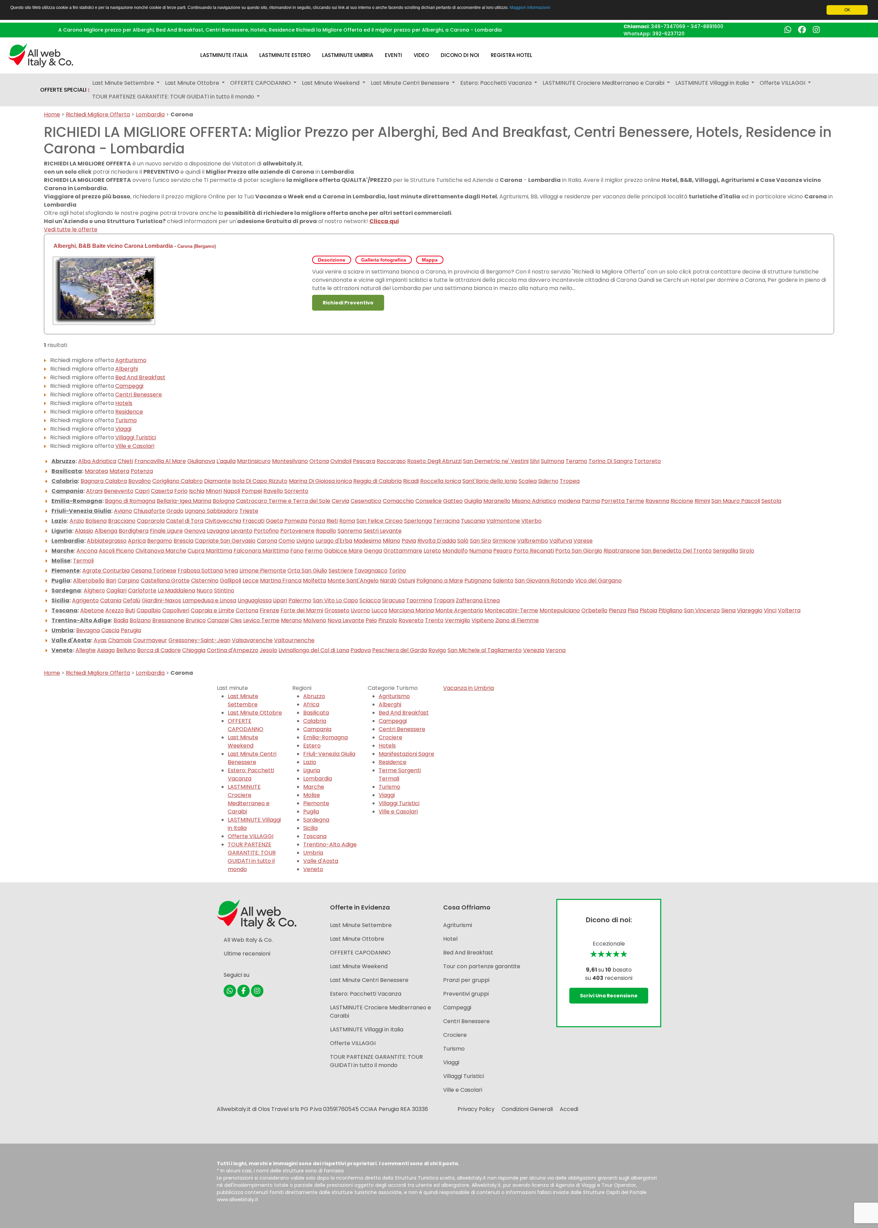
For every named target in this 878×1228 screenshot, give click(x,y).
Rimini (702, 501)
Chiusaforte (149, 511)
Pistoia (648, 610)
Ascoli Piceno (116, 551)
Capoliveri (175, 610)
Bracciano (121, 521)
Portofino (266, 531)
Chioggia (193, 650)
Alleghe (85, 650)
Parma (591, 501)
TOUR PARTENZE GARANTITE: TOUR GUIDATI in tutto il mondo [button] (174, 97)
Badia (121, 620)
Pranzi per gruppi (466, 980)
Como (286, 541)
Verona (556, 650)
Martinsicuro (254, 461)
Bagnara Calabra (104, 481)
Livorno (360, 610)
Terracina (446, 521)
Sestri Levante (383, 531)
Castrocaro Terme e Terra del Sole (283, 501)
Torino (397, 571)
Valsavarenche (252, 640)
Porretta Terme (622, 501)
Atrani (94, 491)
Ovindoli (341, 461)
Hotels (123, 403)
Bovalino (139, 481)
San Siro (480, 541)
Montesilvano (290, 461)
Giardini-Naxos (161, 600)
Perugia (131, 630)
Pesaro (502, 551)
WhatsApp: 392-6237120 (654, 33)
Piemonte (65, 571)
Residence (129, 412)
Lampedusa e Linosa (209, 600)
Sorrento (296, 491)
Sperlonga (418, 521)
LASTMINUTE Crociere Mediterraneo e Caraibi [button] (604, 83)
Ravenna (657, 501)
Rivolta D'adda (436, 541)
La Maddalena (176, 590)
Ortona (319, 461)
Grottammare (402, 551)
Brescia (183, 541)
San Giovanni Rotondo (544, 580)
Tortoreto (647, 461)
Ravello (273, 491)
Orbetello (594, 610)
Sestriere (341, 571)
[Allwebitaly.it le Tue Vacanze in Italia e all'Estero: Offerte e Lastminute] (40, 55)
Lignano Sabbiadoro (211, 511)
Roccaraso (391, 461)
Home (52, 114)
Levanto (241, 531)
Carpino (128, 580)
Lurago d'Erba (334, 541)
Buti (130, 610)
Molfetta (314, 580)
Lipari (280, 600)
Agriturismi (457, 925)
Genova (194, 531)
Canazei (218, 620)
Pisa (633, 610)
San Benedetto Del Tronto (676, 551)
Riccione (682, 501)
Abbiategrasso (107, 541)
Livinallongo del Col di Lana (313, 650)
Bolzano (140, 620)
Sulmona (552, 461)
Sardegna (66, 590)
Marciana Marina (411, 610)
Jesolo (268, 650)
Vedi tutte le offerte (70, 229)
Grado (174, 511)
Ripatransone (622, 551)
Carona (184, 246)
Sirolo (746, 551)
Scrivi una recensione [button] (609, 995)
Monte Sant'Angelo (353, 580)
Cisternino (204, 580)
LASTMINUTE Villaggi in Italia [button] (712, 83)
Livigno (305, 541)
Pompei (251, 491)
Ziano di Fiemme (517, 620)
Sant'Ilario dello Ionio (489, 481)
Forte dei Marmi (302, 610)
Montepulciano (559, 610)
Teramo (576, 461)
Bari (111, 580)
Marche (62, 551)
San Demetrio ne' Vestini (496, 461)
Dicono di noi (460, 55)
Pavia (409, 541)
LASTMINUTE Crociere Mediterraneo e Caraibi (249, 799)
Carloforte (142, 590)
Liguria (61, 531)
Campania (67, 491)
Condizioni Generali (527, 1109)
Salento (503, 580)
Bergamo (204, 246)
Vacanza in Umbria (468, 688)
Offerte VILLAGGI (250, 836)
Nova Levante (346, 620)
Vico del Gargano (598, 580)
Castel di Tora (184, 521)
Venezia (533, 650)
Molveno (314, 620)
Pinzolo (387, 620)
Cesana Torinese (153, 571)
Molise (60, 561)
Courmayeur (150, 640)
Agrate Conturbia (106, 571)
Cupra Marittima (210, 551)
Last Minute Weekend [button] (331, 83)
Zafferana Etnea (478, 600)
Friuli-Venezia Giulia (81, 511)
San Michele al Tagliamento (485, 650)
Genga (373, 551)
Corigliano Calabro (177, 481)
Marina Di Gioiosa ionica (320, 481)
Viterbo (531, 521)
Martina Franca (280, 580)
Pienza (617, 610)
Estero (312, 746)
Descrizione (331, 260)
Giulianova (201, 461)
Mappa (430, 260)
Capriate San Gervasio (225, 541)
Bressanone (168, 620)
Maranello (496, 501)
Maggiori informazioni (530, 7)
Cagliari (116, 590)
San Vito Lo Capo (335, 600)
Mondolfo (455, 551)
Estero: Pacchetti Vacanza (251, 774)
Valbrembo (532, 541)
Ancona (86, 551)
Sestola (771, 501)
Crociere (390, 737)
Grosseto (336, 610)
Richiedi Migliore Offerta (98, 114)
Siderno (548, 481)
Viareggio (749, 610)
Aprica (137, 541)
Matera (119, 471)
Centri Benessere (138, 394)
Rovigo (437, 650)
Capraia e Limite (212, 610)
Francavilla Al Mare (160, 461)
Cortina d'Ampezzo (232, 650)
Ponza (317, 521)
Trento (434, 620)
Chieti (125, 461)
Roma (347, 521)
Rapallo (326, 531)
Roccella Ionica (440, 481)
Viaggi (123, 429)
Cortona (247, 610)
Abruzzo (63, 461)
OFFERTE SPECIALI (65, 90)
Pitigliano (670, 610)
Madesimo (367, 541)
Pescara (364, 461)
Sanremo (349, 531)
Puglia (60, 580)
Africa (311, 704)
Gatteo (453, 501)
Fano (297, 551)
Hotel (450, 939)
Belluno (126, 650)
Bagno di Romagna (130, 501)
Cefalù (131, 600)
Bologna (224, 501)
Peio (371, 620)
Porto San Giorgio (578, 551)
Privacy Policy (476, 1109)
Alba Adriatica (97, 461)
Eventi (393, 55)
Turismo (126, 420)
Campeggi (129, 386)
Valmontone (503, 521)
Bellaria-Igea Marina (184, 501)
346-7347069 (668, 26)
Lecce (250, 580)
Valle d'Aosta (71, 640)
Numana (480, 551)
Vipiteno (483, 620)
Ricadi (411, 481)
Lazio (59, 521)
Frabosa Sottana (200, 571)
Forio (181, 491)
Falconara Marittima (261, 551)
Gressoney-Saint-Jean (199, 640)
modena (569, 501)
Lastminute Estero (284, 55)
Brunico (196, 620)
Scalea (528, 481)
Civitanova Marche (160, 551)
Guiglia (473, 501)
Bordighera (134, 531)
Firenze (269, 610)
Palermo (299, 600)
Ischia (196, 491)
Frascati (253, 521)
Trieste (248, 511)
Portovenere (297, 531)
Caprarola (151, 521)
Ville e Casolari (134, 446)
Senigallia (725, 551)
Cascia (110, 630)
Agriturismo (130, 360)
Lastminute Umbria (347, 55)
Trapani (444, 600)
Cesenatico (366, 501)
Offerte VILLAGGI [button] (783, 83)
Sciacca (370, 600)
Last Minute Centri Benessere (252, 758)
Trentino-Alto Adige (81, 620)
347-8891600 (707, 26)
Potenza (142, 471)
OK (847, 10)
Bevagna (88, 630)
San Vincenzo (702, 610)
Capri (142, 491)
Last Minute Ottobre (255, 713)
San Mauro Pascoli (735, 501)
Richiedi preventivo (348, 302)
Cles (236, 620)
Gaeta (274, 521)
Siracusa (393, 600)
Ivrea (231, 571)
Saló (462, 541)
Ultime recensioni (247, 954)
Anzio (77, 521)
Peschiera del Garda (399, 650)
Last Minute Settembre (243, 700)
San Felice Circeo (379, 521)
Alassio (84, 531)
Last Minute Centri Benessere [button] (411, 83)
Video (421, 55)
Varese (583, 541)
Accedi (569, 1109)
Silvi (534, 461)
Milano (391, 541)
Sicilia (60, 600)
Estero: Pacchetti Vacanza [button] (496, 83)
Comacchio (398, 501)
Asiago (106, 650)
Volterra (789, 610)
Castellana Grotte (165, 580)
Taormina (419, 600)
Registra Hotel (511, 55)
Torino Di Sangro (611, 461)
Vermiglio (457, 620)
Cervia (340, 501)
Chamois (120, 640)
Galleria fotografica (383, 260)
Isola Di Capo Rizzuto (259, 481)
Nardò (388, 580)
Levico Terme (261, 620)
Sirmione (504, 541)
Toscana (64, 610)
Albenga (106, 531)
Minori (214, 491)
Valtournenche (294, 640)
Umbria (62, 630)
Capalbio (149, 610)
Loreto (432, 551)
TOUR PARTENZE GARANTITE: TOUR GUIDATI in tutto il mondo (252, 857)
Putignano (477, 580)
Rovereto (411, 620)
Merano (291, 620)
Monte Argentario (459, 610)
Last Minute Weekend (243, 741)
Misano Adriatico (534, 501)
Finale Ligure (166, 531)
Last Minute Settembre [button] (123, 83)
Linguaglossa (255, 600)
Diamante (217, 481)
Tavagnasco (371, 571)
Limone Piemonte (262, 571)
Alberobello (89, 580)
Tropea (570, 481)
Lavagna (218, 531)
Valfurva (560, 541)
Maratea (96, 471)
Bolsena (96, 521)
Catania (110, 600)
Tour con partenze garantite (481, 966)
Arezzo (114, 610)
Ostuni (406, 580)
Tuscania (473, 521)
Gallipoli (230, 580)
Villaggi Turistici (135, 437)
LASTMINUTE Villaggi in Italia (366, 1029)
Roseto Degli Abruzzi (434, 461)
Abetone (92, 610)
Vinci (770, 610)
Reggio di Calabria (377, 481)
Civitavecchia (223, 521)
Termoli (83, 561)
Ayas (100, 640)
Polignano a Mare (439, 580)
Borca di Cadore (159, 650)
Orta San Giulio (307, 571)
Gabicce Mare (343, 551)
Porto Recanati (533, 551)
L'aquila (226, 461)
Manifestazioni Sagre (406, 754)
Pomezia (295, 521)
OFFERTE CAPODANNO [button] (261, 83)
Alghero (94, 590)
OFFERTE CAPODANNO (245, 725)
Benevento (118, 491)
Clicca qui (384, 221)
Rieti (332, 521)
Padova (361, 650)
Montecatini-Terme (511, 610)
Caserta (162, 491)
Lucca (379, 610)
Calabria (64, 481)
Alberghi (126, 369)
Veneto (62, 650)
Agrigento (85, 600)
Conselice (428, 501)
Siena (728, 610)
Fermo (314, 551)
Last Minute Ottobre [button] (193, 83)
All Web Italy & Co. (248, 940)
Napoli (231, 491)
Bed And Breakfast (140, 377)
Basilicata (66, 471)
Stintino (224, 590)
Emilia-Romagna (76, 501)
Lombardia (150, 114)
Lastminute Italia (224, 55)
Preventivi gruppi (466, 994)
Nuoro (205, 590)
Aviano (123, 511)
